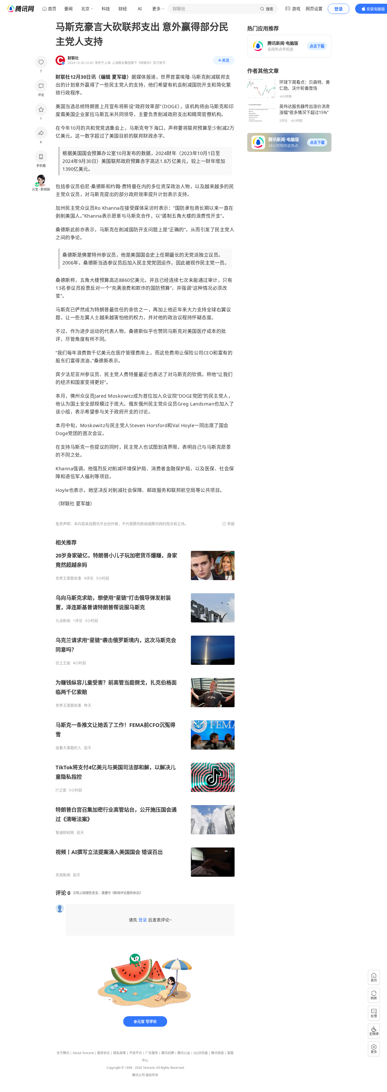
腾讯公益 (183, 1053)
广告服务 (151, 1053)
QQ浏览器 (201, 1053)
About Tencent (83, 1053)
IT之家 (61, 790)
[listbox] (145, 708)
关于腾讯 (63, 1053)
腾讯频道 (217, 1053)
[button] (317, 46)
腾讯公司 (138, 1075)
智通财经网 (65, 832)
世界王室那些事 (68, 578)
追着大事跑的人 (68, 748)
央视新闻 (63, 875)
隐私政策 (119, 1053)
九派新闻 (63, 620)
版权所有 (152, 1075)
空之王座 (63, 663)
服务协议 (103, 1053)
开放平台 (135, 1053)
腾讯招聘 (167, 1053)
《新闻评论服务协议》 (126, 893)
